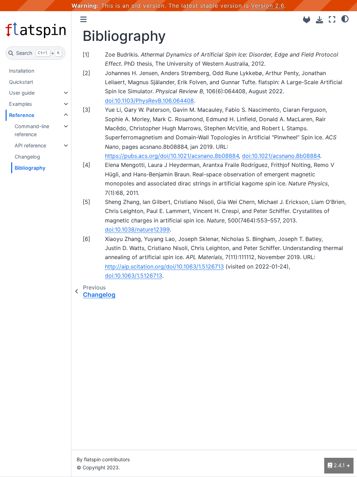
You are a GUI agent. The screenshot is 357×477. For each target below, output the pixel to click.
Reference (22, 115)
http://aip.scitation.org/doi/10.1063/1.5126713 (164, 266)
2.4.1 (338, 465)
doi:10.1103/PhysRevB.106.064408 (149, 100)
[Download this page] (319, 19)
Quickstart (21, 82)
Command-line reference (32, 130)
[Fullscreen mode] (332, 19)
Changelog (27, 157)
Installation (21, 71)
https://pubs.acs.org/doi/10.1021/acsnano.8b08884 (172, 155)
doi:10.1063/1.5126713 (133, 275)
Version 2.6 (267, 5)
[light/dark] (345, 18)
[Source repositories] (306, 19)
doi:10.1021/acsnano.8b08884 (281, 155)
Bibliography (30, 168)
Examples (20, 104)
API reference (30, 145)
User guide (22, 93)
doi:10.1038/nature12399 (137, 229)
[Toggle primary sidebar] (83, 19)
